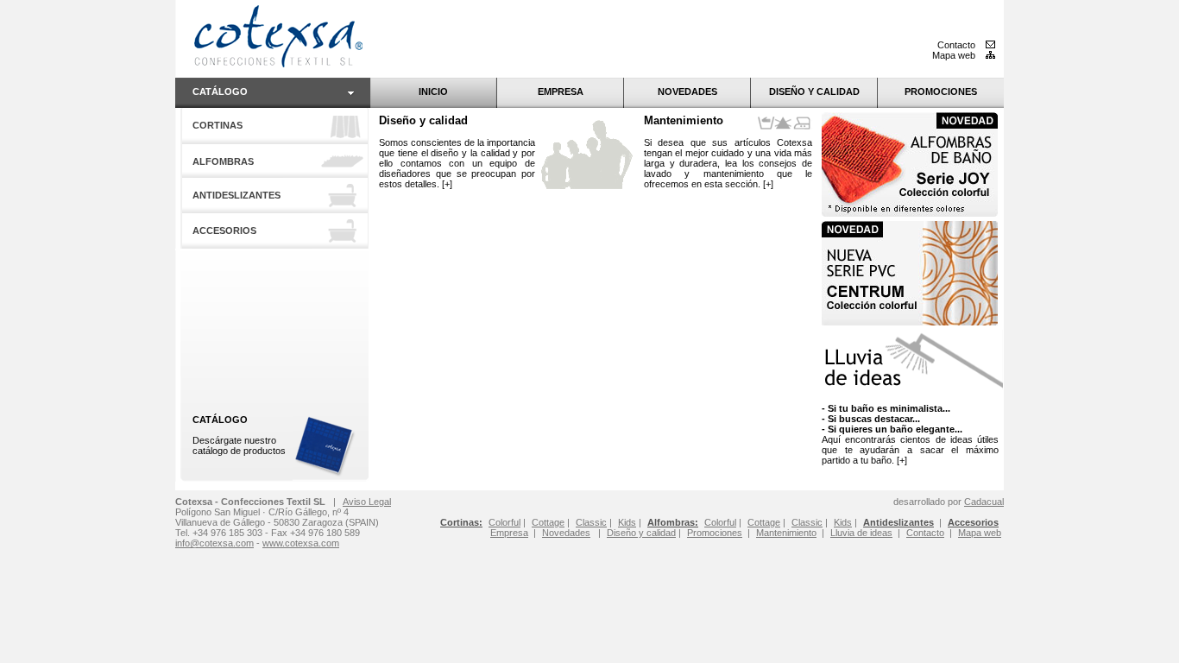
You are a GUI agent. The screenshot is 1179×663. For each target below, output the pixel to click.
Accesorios (973, 522)
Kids (843, 522)
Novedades (566, 532)
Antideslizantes (898, 522)
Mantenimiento (683, 120)
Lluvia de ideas (861, 532)
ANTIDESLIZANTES (236, 195)
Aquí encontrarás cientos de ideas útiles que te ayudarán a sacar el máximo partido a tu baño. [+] (910, 434)
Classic (807, 522)
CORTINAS (217, 125)
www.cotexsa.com (300, 543)
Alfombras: (672, 522)
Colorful (720, 522)
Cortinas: (461, 522)
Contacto (957, 45)
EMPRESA (560, 91)
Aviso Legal (367, 501)
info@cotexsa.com (214, 543)
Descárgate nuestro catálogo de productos (239, 435)
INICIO (433, 91)
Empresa (509, 532)
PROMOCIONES (941, 91)
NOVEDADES (687, 91)
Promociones (714, 532)
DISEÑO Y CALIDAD (814, 91)
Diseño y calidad (423, 120)
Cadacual (984, 501)
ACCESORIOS (224, 230)
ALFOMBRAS (223, 161)
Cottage (763, 522)
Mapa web (955, 55)
